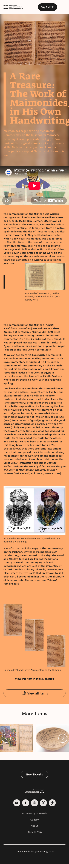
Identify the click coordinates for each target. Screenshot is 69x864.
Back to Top (34, 832)
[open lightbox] (34, 43)
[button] (63, 7)
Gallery (34, 819)
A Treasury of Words (34, 813)
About (34, 825)
